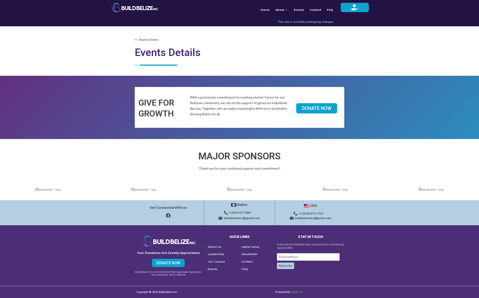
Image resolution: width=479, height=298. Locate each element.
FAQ (330, 10)
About (279, 10)
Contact (315, 10)
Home (265, 10)
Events (299, 10)
